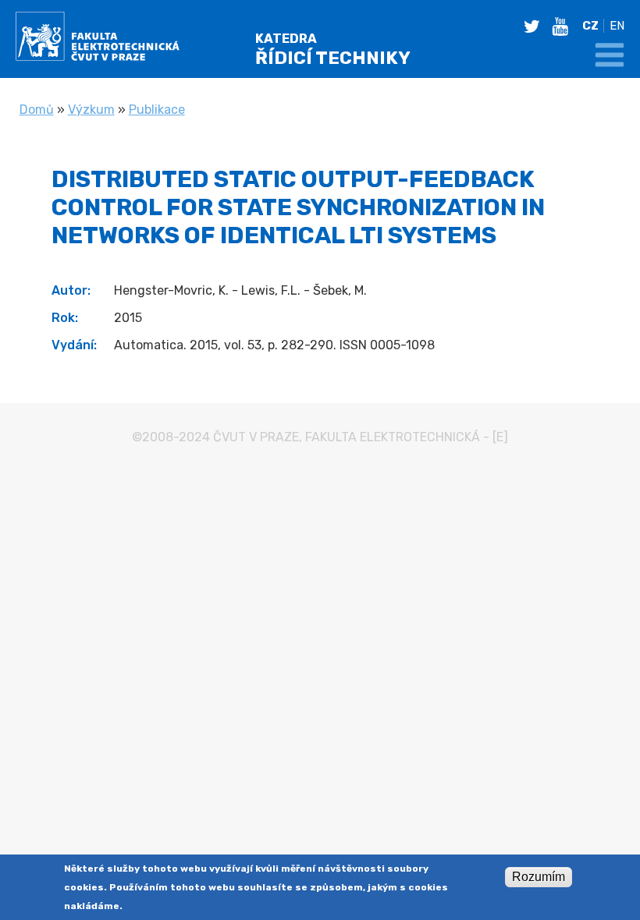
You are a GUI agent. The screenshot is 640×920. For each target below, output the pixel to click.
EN (617, 26)
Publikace (157, 109)
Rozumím (538, 876)
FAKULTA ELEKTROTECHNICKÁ (392, 437)
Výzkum (91, 109)
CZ (590, 26)
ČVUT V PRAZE (256, 437)
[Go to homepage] (98, 39)
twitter (536, 26)
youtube (564, 26)
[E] (500, 437)
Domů (37, 109)
